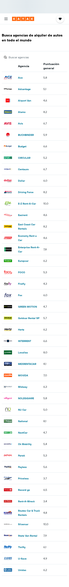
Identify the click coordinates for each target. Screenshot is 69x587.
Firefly (21, 283)
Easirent (22, 215)
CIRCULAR (24, 157)
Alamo (21, 112)
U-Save (22, 558)
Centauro (23, 169)
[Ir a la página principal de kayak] (23, 19)
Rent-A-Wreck (26, 501)
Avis (20, 123)
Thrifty (21, 547)
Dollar (21, 180)
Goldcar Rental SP (28, 318)
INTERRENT (24, 341)
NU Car (22, 409)
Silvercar (23, 524)
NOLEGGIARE (26, 398)
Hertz (21, 329)
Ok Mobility (24, 444)
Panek (21, 455)
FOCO (21, 272)
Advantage (24, 89)
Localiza (23, 352)
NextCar (22, 432)
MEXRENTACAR (27, 364)
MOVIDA (23, 375)
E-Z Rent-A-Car (27, 203)
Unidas (22, 570)
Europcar (23, 260)
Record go (24, 490)
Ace (20, 77)
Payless (22, 467)
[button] (6, 19)
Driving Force (25, 192)
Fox (20, 295)
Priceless (23, 478)
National (23, 421)
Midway (22, 386)
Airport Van (24, 100)
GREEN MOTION (27, 306)
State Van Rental (27, 535)
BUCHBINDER (26, 135)
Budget (22, 146)
